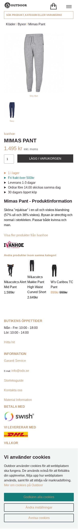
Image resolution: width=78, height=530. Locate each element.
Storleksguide (14, 380)
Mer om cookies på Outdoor (23, 485)
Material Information (18, 400)
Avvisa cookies (39, 518)
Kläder (10, 24)
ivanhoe (9, 134)
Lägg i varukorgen (45, 158)
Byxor (22, 24)
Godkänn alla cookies (39, 497)
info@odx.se (20, 370)
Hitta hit (9, 342)
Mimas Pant (36, 24)
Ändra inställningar (39, 507)
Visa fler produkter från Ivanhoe (26, 235)
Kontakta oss (13, 390)
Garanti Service (15, 360)
